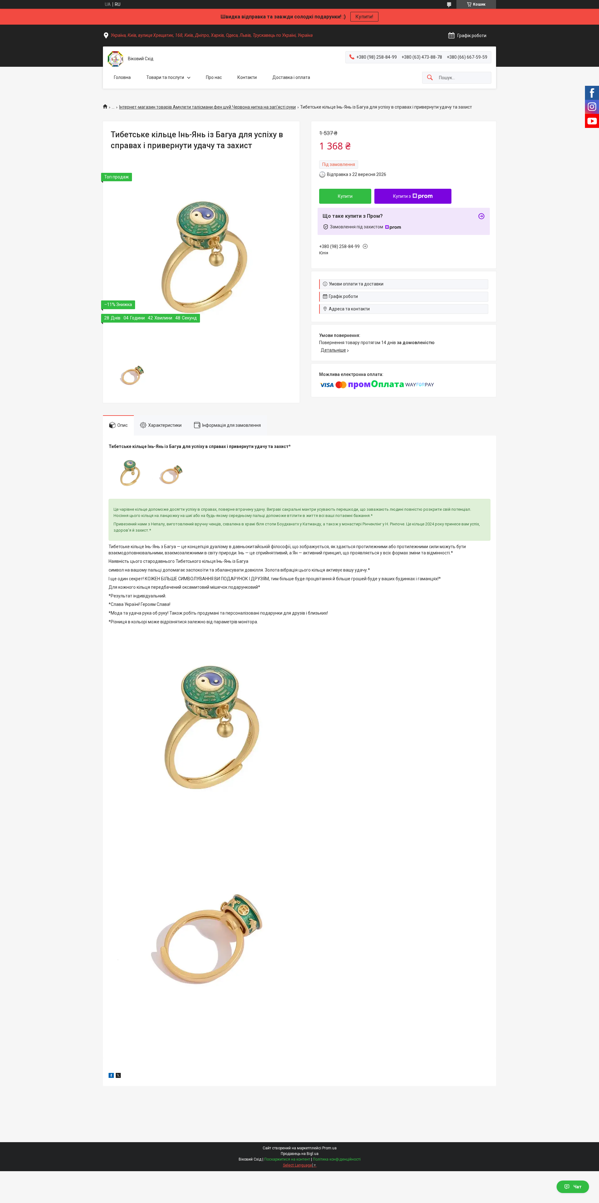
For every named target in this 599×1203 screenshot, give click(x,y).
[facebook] (111, 1076)
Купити (345, 196)
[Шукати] (430, 78)
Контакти (247, 77)
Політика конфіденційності (337, 1159)
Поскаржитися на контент (287, 1159)
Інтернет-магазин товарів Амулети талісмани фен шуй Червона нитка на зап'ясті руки (207, 107)
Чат (577, 1186)
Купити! (364, 17)
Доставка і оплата (291, 77)
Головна (122, 77)
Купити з (402, 196)
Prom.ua (329, 1148)
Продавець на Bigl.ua (300, 1154)
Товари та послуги (165, 77)
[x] (118, 1076)
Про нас (214, 77)
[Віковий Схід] (115, 59)
